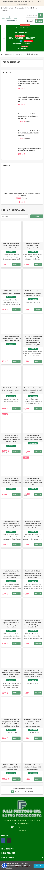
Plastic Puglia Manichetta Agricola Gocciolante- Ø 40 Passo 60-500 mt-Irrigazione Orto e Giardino (32, 574)
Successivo (29, 791)
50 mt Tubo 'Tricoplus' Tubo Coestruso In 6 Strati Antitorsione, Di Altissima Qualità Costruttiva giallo (32, 723)
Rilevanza (5, 216)
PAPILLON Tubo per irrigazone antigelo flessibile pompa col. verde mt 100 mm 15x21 (33, 293)
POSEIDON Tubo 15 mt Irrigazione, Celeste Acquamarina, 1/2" (33, 246)
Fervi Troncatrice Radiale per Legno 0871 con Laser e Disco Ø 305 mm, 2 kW (29, 99)
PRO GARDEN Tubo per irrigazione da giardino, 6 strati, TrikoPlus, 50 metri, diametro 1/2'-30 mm (11, 673)
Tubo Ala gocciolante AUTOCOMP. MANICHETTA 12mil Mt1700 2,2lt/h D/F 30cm (32, 437)
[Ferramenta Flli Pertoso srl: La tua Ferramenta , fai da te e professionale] (9, 18)
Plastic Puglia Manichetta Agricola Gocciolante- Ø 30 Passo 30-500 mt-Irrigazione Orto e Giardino (32, 525)
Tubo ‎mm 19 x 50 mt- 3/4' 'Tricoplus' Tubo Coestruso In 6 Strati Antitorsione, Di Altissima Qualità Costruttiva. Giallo (32, 673)
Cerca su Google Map (22, 8)
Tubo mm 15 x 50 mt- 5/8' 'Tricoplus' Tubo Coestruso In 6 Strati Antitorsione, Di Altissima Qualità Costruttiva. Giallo (11, 723)
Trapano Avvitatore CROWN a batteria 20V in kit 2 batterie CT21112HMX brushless (29, 133)
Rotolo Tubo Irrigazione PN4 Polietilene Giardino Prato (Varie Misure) (32, 390)
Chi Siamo (35, 8)
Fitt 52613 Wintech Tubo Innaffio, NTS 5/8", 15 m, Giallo (11, 292)
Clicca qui (9, 868)
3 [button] (24, 202)
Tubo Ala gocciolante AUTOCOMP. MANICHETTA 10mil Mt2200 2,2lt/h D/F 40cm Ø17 (11, 482)
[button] (4, 865)
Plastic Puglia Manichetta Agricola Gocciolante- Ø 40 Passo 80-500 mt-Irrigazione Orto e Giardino (11, 624)
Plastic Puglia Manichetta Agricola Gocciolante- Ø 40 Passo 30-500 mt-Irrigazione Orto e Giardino (11, 574)
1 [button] (19, 202)
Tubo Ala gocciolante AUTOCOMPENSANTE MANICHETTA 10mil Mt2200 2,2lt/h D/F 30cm (11, 439)
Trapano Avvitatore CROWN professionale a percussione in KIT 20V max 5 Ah (28, 116)
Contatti (4, 10)
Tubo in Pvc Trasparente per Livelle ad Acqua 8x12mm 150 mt (11, 390)
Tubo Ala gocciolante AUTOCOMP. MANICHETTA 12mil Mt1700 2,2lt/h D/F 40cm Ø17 (32, 482)
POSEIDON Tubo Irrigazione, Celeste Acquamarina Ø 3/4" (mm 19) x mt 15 (11, 246)
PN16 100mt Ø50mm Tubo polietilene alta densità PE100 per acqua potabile (11, 767)
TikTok (9, 840)
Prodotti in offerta (7, 8)
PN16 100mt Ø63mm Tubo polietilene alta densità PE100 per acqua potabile (33, 767)
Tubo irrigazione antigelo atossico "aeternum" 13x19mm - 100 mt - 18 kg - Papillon (11, 338)
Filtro (37, 216)
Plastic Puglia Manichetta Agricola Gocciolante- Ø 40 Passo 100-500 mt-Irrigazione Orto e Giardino (33, 624)
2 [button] (22, 202)
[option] (22, 184)
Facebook (3, 840)
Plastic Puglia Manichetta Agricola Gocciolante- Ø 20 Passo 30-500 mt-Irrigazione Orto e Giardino (11, 525)
